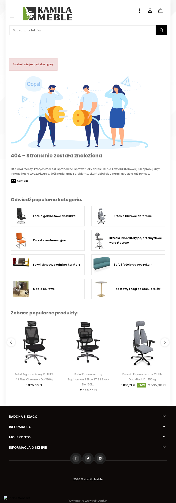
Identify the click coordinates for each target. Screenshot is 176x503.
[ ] (166, 8)
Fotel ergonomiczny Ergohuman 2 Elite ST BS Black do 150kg (88, 379)
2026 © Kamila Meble (88, 479)
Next (165, 342)
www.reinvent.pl (96, 501)
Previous (11, 342)
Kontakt (19, 181)
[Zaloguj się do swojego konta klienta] (150, 11)
